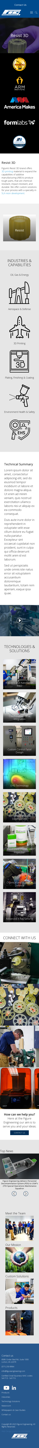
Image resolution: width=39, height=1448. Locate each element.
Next (25, 1193)
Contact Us (20, 4)
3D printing (7, 171)
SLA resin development (13, 193)
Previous (14, 1193)
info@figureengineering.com (13, 1371)
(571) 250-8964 (8, 1366)
